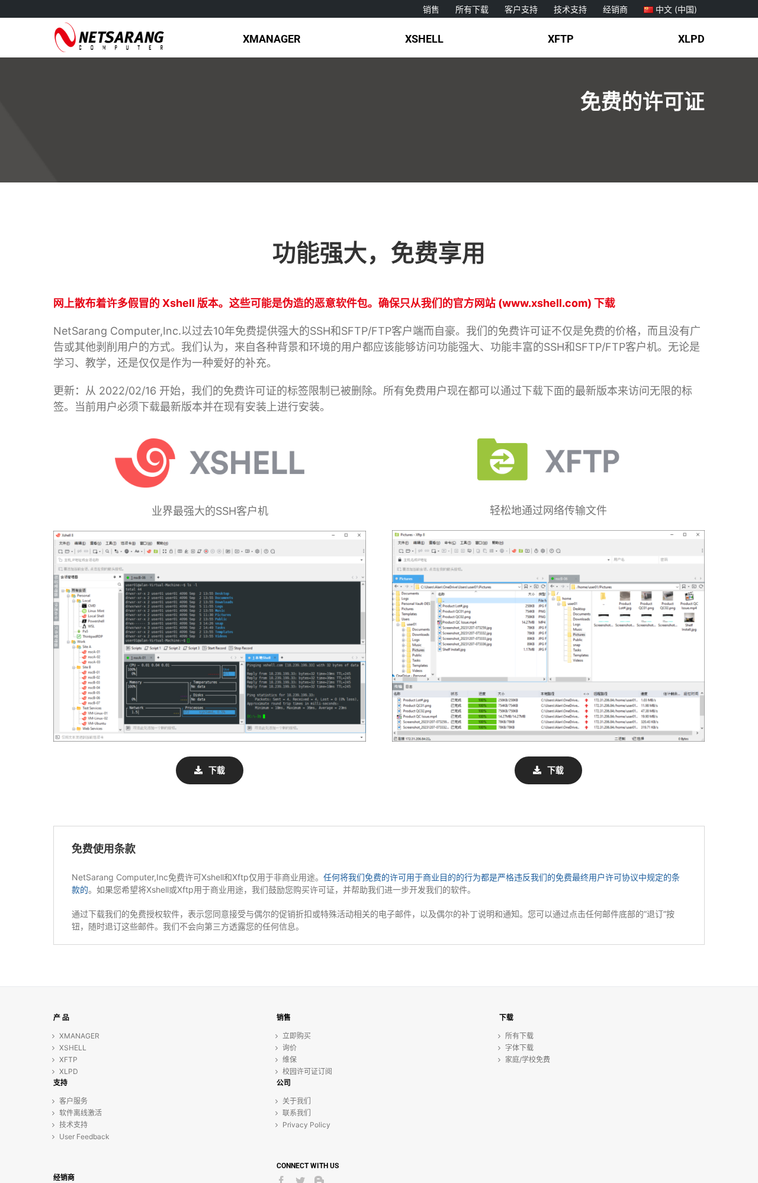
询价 (289, 1047)
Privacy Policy (306, 1124)
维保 (289, 1059)
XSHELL (72, 1047)
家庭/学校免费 (527, 1059)
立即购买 (296, 1035)
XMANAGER (79, 1035)
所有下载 (519, 1035)
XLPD (68, 1071)
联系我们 (296, 1112)
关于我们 (296, 1101)
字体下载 (519, 1047)
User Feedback (84, 1136)
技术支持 (73, 1124)
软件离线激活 (80, 1112)
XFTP (68, 1059)
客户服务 (73, 1101)
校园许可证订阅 (307, 1071)
